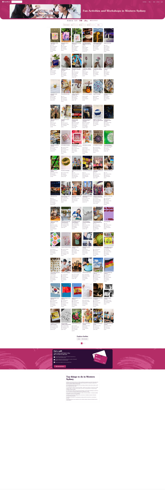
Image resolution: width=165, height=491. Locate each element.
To (90, 23)
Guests (74, 23)
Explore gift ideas (60, 366)
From (82, 23)
